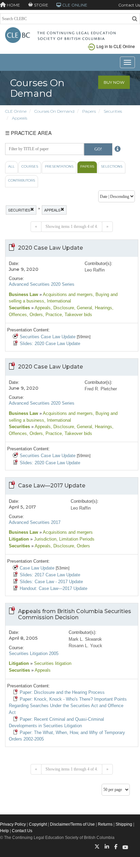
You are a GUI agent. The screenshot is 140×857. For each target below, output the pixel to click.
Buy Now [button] (114, 82)
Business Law (23, 294)
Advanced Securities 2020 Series (41, 284)
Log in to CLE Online (116, 46)
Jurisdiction (44, 539)
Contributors (21, 180)
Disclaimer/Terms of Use (72, 824)
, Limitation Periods (75, 539)
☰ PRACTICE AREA (28, 132)
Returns (105, 824)
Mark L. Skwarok (85, 639)
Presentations (59, 166)
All (11, 166)
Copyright (38, 824)
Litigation (19, 539)
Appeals (19, 118)
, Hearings (102, 307)
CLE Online (16, 111)
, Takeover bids (77, 314)
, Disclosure (62, 307)
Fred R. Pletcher (101, 388)
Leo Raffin (95, 269)
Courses (29, 166)
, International (57, 300)
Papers (89, 111)
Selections (111, 166)
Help (4, 830)
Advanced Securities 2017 (34, 522)
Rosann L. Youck (85, 645)
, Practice (52, 314)
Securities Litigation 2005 (33, 653)
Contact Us (129, 4)
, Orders (35, 314)
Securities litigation (52, 663)
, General (83, 307)
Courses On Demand (54, 111)
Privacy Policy (13, 824)
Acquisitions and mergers (67, 294)
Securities (113, 111)
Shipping (124, 824)
